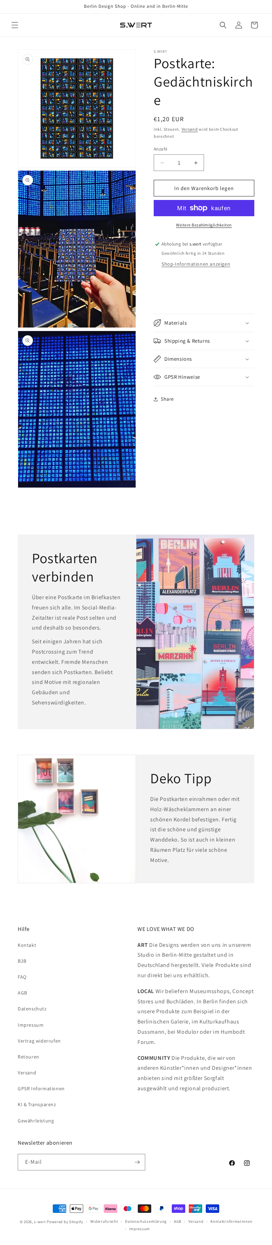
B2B (22, 961)
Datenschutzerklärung (146, 1221)
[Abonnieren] (137, 1162)
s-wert (40, 1221)
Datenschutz (32, 1008)
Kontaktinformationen (231, 1221)
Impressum (31, 1025)
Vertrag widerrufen (39, 1041)
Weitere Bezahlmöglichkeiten (204, 225)
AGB (22, 993)
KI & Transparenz (37, 1104)
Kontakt (27, 945)
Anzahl (160, 149)
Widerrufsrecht (104, 1221)
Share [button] (167, 399)
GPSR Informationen (41, 1088)
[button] (15, 25)
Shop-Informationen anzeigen (196, 264)
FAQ (22, 977)
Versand (190, 129)
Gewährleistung (36, 1120)
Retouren (28, 1057)
